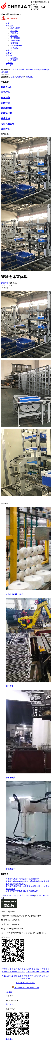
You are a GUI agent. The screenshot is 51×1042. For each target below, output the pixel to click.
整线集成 (5, 118)
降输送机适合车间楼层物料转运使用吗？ (23, 879)
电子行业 (5, 92)
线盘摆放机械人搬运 (21, 69)
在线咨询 (5, 283)
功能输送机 (6, 113)
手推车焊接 (42, 69)
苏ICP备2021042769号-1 (25, 983)
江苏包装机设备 (16, 976)
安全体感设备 (7, 124)
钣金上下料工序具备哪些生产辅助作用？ (23, 891)
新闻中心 (30, 895)
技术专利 (21, 895)
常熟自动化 (36, 969)
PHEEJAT (6, 976)
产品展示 (20, 77)
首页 (13, 77)
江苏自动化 (6, 969)
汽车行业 (5, 97)
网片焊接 (33, 69)
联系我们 (38, 895)
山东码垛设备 (39, 976)
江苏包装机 (44, 972)
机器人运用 (6, 87)
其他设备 (29, 77)
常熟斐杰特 (26, 969)
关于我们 (13, 895)
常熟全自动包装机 (17, 972)
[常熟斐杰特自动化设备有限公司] (16, 11)
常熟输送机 (28, 976)
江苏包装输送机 (32, 972)
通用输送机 (6, 108)
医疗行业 (5, 103)
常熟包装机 (16, 969)
